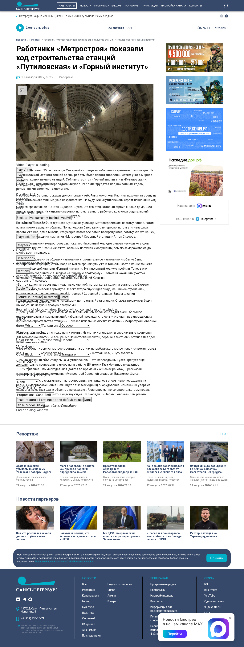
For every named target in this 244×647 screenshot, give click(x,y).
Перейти (175, 634)
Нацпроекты (67, 5)
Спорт (111, 589)
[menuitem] (84, 276)
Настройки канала (173, 5)
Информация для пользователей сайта (163, 608)
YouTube (209, 595)
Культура (88, 607)
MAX (207, 612)
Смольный (88, 618)
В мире (112, 601)
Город (86, 601)
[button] (226, 15)
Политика (88, 612)
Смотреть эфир (37, 28)
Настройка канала (161, 595)
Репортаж (66, 77)
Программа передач (107, 5)
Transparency (50, 325)
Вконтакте (210, 589)
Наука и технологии (120, 584)
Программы (131, 5)
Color (20, 325)
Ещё (223, 433)
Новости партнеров (37, 499)
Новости (85, 5)
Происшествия (91, 635)
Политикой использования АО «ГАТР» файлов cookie (64, 561)
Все (84, 584)
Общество (88, 624)
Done (88, 400)
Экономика (89, 629)
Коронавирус (90, 595)
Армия (112, 595)
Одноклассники (214, 601)
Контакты (195, 5)
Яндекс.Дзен (212, 607)
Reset (50, 400)
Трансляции (150, 5)
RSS (206, 584)
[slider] (84, 203)
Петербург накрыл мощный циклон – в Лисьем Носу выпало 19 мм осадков (66, 16)
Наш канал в (186, 206)
